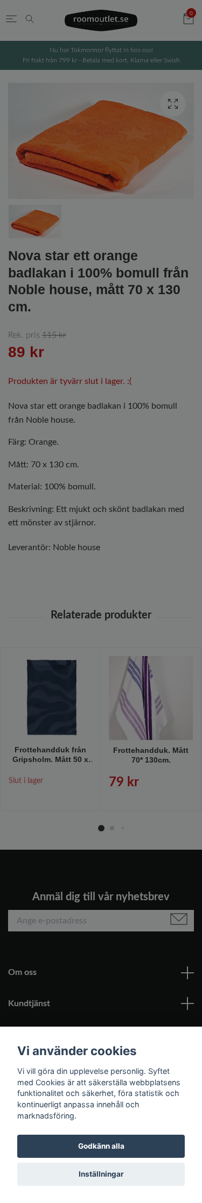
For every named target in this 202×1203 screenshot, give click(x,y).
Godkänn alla (101, 1146)
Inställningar (101, 1174)
